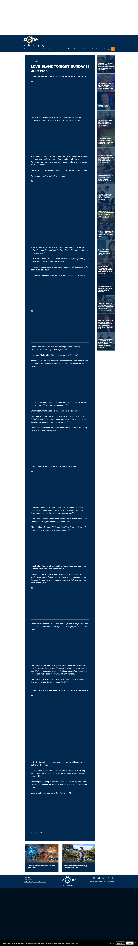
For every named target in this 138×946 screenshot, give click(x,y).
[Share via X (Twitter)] (36, 832)
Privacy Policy (74, 943)
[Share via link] (41, 832)
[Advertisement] (34, 4)
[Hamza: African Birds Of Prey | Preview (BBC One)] (78, 853)
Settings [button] (111, 943)
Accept (130, 943)
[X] (24, 45)
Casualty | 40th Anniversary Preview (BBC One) (41, 867)
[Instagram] (34, 45)
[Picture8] (29, 45)
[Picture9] (43, 45)
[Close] (136, 943)
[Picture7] (38, 45)
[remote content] (60, 138)
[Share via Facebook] (32, 832)
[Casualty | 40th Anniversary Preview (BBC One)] (41, 853)
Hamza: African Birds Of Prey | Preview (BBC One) (75, 867)
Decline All (120, 943)
